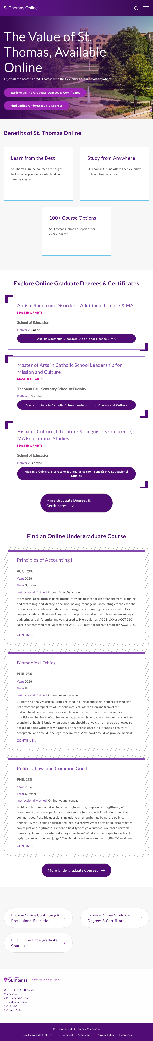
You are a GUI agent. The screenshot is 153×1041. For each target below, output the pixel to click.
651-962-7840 (13, 1009)
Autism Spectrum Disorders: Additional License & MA (76, 338)
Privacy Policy (105, 1034)
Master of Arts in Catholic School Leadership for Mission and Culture (76, 405)
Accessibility (85, 1034)
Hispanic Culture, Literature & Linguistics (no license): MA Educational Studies (76, 473)
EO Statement (65, 1034)
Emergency (125, 1034)
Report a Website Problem (36, 1034)
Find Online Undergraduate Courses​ (36, 105)
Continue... (26, 634)
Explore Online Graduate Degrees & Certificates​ (45, 92)
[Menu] (146, 8)
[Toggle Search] (136, 8)
